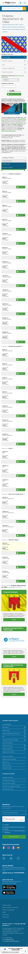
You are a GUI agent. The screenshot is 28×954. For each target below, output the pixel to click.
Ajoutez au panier (14, 94)
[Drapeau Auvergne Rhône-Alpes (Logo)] (14, 639)
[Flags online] (8, 847)
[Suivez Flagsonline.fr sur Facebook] (18, 858)
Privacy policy (5, 914)
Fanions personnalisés (7, 756)
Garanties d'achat (6, 905)
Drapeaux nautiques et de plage (10, 739)
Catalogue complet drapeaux (10, 720)
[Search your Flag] (24, 8)
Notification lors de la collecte (10, 952)
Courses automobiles (7, 743)
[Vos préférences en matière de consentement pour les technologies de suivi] (25, 951)
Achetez (14, 619)
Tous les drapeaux (6, 724)
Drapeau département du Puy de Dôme (13, 666)
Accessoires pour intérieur (8, 780)
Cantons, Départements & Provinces (11, 733)
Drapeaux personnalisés (8, 752)
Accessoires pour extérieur (8, 783)
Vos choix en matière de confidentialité (15, 949)
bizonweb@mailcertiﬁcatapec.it (11, 941)
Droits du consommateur (8, 910)
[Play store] (14, 887)
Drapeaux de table (6, 768)
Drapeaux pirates (6, 765)
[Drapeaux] (13, 847)
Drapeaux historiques (7, 745)
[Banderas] (18, 847)
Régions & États (6, 730)
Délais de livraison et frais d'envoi (10, 907)
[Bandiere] (3, 847)
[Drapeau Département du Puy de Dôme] (14, 676)
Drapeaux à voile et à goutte (9, 759)
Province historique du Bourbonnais (11, 130)
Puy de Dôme (19, 123)
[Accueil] (8, 2)
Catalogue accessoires (8, 773)
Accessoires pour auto (7, 789)
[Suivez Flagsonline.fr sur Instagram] (3, 858)
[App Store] (14, 892)
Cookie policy (5, 917)
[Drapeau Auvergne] (14, 602)
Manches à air (5, 762)
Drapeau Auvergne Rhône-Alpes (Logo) (13, 629)
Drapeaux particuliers (7, 749)
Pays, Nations (5, 727)
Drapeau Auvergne (10, 592)
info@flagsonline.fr (9, 939)
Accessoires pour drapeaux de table (11, 786)
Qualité (4, 912)
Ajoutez (21, 187)
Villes (3, 736)
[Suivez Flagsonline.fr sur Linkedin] (11, 858)
